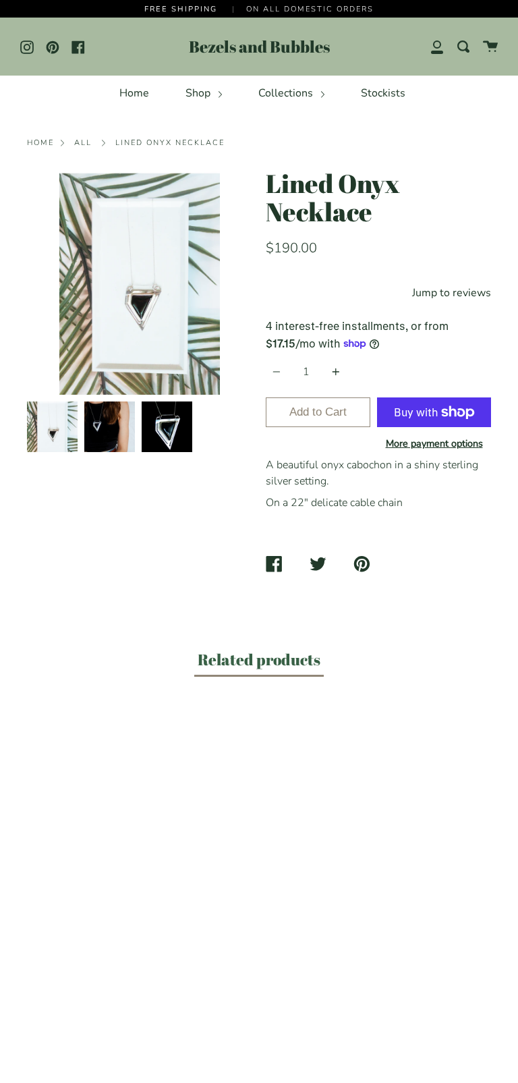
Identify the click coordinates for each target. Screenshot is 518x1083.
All (83, 143)
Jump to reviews (451, 292)
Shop (199, 93)
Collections (287, 93)
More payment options (434, 443)
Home (134, 93)
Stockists (383, 93)
